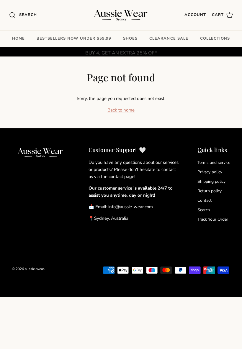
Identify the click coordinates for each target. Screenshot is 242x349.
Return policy (209, 191)
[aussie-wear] (121, 15)
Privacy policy (209, 172)
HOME (18, 38)
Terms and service (213, 162)
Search (203, 210)
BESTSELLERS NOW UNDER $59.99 (74, 38)
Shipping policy (211, 181)
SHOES (130, 38)
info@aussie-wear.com (130, 207)
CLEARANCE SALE (168, 38)
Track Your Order (212, 219)
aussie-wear (34, 268)
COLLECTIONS (215, 38)
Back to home (121, 110)
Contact (204, 200)
